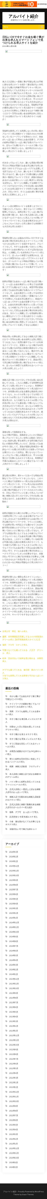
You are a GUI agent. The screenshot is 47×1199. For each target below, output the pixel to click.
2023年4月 (13, 1016)
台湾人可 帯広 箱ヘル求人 (14, 631)
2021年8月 (13, 1110)
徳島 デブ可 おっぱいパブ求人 (24, 812)
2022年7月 (13, 1059)
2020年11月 (14, 1153)
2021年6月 (13, 1120)
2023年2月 (13, 1026)
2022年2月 (13, 1082)
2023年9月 (13, 993)
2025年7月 (13, 889)
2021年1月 (13, 1143)
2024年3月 (13, 965)
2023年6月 (13, 1007)
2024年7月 (13, 946)
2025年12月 (14, 866)
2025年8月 (13, 885)
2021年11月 (14, 1096)
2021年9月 (13, 1106)
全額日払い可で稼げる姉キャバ (23, 829)
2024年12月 (14, 922)
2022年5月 (13, 1068)
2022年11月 (14, 1040)
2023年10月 (14, 988)
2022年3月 (13, 1078)
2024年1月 (13, 974)
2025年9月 (13, 880)
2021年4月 (13, 1129)
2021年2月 (13, 1139)
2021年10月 (14, 1101)
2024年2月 (13, 969)
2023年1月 (13, 1030)
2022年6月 (13, 1063)
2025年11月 (14, 870)
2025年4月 (13, 903)
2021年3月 (13, 1134)
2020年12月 (14, 1148)
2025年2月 (13, 913)
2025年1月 (13, 918)
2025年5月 (13, 899)
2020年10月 (14, 1158)
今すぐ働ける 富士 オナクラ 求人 (24, 734)
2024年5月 (13, 955)
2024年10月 (14, 932)
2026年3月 (13, 852)
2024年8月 (13, 941)
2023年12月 (14, 979)
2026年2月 (13, 856)
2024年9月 (13, 936)
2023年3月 (13, 1021)
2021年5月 (13, 1125)
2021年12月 (14, 1092)
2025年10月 (14, 875)
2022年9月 (13, 1049)
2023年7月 (13, 1002)
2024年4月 (13, 960)
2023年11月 (14, 983)
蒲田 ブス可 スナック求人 (14, 645)
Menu (6, 27)
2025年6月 (13, 894)
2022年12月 (14, 1035)
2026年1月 (13, 861)
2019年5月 (13, 1167)
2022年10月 (14, 1045)
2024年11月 (14, 927)
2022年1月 (13, 1087)
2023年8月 (13, 998)
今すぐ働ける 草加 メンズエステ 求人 (25, 739)
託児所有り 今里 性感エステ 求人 (24, 817)
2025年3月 (13, 908)
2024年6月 (13, 950)
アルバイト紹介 (23, 16)
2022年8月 (13, 1054)
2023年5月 (13, 1012)
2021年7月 (13, 1115)
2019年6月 (13, 1162)
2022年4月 (13, 1073)
